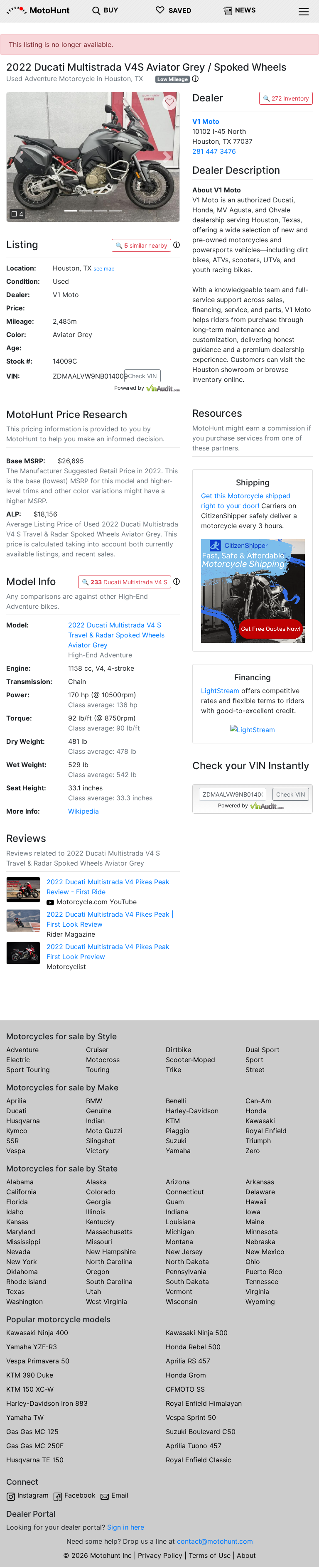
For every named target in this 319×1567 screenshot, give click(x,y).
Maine (254, 1222)
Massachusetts (109, 1232)
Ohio (252, 1261)
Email (119, 1495)
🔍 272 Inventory (286, 98)
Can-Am (258, 1101)
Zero (252, 1150)
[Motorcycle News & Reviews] (227, 10)
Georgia (98, 1202)
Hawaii (256, 1202)
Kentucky (100, 1222)
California (21, 1192)
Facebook (80, 1495)
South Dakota (187, 1281)
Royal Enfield (266, 1131)
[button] (195, 78)
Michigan (180, 1232)
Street (255, 1069)
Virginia (257, 1291)
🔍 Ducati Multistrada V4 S (124, 581)
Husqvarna (23, 1121)
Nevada (18, 1251)
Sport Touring (28, 1069)
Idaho (15, 1212)
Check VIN (142, 375)
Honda (255, 1111)
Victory (97, 1150)
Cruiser (97, 1049)
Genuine (98, 1111)
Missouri (99, 1241)
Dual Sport (262, 1049)
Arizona (178, 1182)
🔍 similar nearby (141, 245)
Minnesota (261, 1232)
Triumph (258, 1141)
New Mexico (265, 1251)
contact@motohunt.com (215, 1541)
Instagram (33, 1495)
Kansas (17, 1222)
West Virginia (106, 1301)
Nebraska (260, 1241)
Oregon (97, 1271)
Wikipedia (83, 811)
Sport (254, 1059)
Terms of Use (210, 1555)
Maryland (20, 1232)
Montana (179, 1241)
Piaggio (177, 1131)
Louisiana (180, 1222)
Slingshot (100, 1141)
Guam (175, 1202)
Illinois (96, 1212)
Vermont (179, 1291)
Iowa (252, 1212)
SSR (12, 1141)
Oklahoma (22, 1271)
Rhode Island (26, 1281)
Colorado (100, 1192)
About (246, 1555)
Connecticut (185, 1192)
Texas (15, 1291)
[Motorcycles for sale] (96, 10)
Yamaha (178, 1150)
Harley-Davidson (192, 1111)
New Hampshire (111, 1251)
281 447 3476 (214, 151)
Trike (173, 1069)
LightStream (220, 690)
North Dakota (187, 1261)
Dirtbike (178, 1049)
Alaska (96, 1182)
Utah (93, 1291)
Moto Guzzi (104, 1131)
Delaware (260, 1192)
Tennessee (261, 1281)
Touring (98, 1069)
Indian (95, 1121)
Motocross (103, 1059)
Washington (24, 1301)
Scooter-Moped (190, 1059)
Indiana (177, 1212)
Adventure (22, 1049)
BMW (94, 1101)
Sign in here (125, 1527)
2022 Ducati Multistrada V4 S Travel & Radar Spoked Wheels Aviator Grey (116, 635)
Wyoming (260, 1301)
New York (21, 1261)
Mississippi (23, 1241)
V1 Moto (205, 121)
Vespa (15, 1150)
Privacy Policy (160, 1555)
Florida (17, 1202)
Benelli (176, 1101)
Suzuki (176, 1141)
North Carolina (109, 1261)
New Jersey (184, 1251)
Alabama (20, 1182)
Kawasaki (260, 1121)
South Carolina (109, 1281)
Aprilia (16, 1101)
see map (104, 269)
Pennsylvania (186, 1271)
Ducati (16, 1111)
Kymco (16, 1131)
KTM (173, 1121)
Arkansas (259, 1182)
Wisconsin (181, 1301)
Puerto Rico (263, 1271)
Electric (18, 1059)
